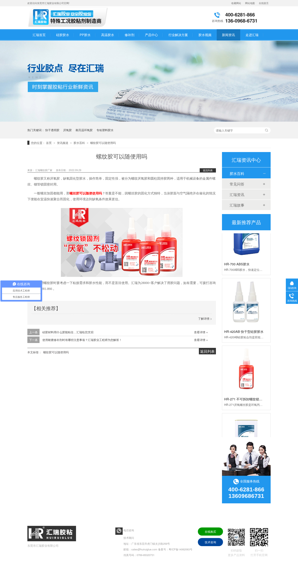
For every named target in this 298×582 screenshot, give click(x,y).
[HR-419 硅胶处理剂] (246, 431)
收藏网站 (236, 3)
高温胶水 (107, 34)
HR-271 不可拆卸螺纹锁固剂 (245, 393)
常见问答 (237, 183)
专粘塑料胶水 (105, 130)
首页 (49, 143)
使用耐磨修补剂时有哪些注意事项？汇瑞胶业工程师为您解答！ (82, 340)
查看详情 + (201, 332)
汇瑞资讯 (237, 194)
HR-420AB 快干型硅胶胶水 (244, 325)
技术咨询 (210, 542)
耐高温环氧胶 (84, 130)
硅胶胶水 (62, 34)
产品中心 (151, 34)
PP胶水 (85, 34)
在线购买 (210, 531)
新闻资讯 (228, 34)
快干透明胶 (52, 130)
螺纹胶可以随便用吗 (103, 143)
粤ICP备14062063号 (180, 549)
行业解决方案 (178, 34)
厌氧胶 (67, 130)
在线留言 (264, 3)
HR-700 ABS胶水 (237, 258)
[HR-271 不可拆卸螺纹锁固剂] (246, 364)
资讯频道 (63, 143)
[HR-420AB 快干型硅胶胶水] (246, 296)
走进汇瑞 (251, 34)
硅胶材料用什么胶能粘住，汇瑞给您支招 (67, 332)
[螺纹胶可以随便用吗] (68, 27)
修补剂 (129, 34)
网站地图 (250, 3)
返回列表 (208, 170)
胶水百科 (80, 143)
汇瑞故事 (237, 205)
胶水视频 (204, 34)
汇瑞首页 (39, 34)
